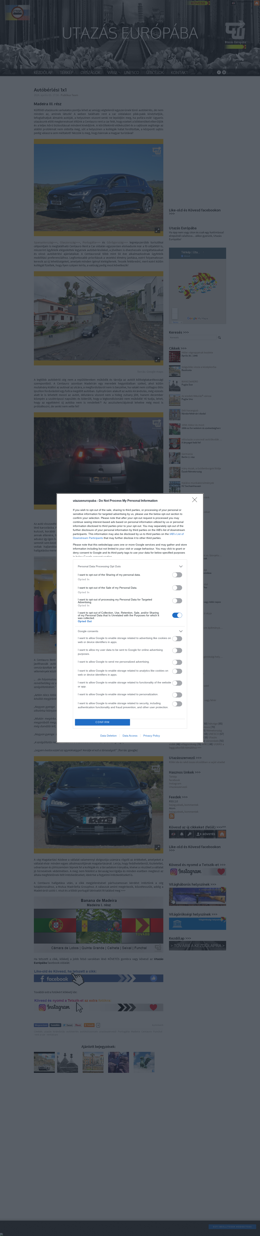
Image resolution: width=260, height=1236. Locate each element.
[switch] (177, 574)
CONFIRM (103, 722)
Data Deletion (108, 735)
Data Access (130, 735)
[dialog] (130, 618)
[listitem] (130, 566)
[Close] (195, 501)
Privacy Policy (151, 735)
